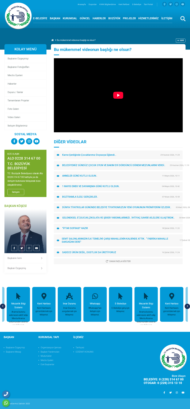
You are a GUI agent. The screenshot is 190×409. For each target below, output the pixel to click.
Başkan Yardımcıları (50, 352)
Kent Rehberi (124, 4)
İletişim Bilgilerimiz (17, 125)
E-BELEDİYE (40, 18)
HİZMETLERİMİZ (148, 18)
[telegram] (170, 4)
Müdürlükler (46, 356)
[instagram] (177, 4)
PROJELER (129, 18)
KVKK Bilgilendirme (107, 4)
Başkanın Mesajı (13, 352)
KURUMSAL (70, 18)
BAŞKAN (55, 18)
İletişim (16, 192)
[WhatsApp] (6, 403)
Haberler (12, 83)
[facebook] (164, 4)
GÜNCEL (85, 18)
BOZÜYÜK (114, 18)
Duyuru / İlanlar (15, 92)
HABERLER (99, 18)
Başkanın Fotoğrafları (18, 67)
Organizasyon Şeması (51, 347)
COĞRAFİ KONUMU (85, 352)
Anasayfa (82, 4)
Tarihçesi (80, 347)
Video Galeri (14, 117)
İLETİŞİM (166, 18)
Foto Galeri (13, 109)
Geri (182, 40)
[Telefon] (6, 394)
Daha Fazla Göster (120, 261)
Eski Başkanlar (47, 364)
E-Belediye (137, 4)
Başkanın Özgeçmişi (18, 58)
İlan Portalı (148, 4)
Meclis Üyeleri (15, 75)
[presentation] (2, 306)
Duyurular (93, 4)
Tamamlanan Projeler (18, 100)
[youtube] (183, 4)
